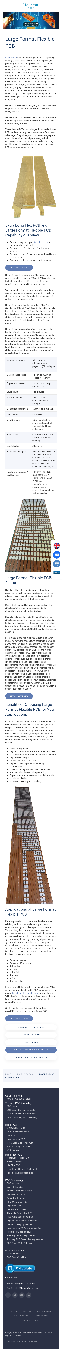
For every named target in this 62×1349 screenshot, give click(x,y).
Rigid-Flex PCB (25, 1074)
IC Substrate (13, 1150)
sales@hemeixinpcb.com (26, 1287)
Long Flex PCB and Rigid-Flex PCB (31, 1050)
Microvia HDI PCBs (16, 1127)
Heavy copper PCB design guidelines (24, 1227)
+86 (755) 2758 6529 (25, 1283)
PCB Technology (14, 1180)
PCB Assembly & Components (21, 1113)
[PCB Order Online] (56, 563)
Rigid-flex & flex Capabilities (31, 1057)
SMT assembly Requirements (21, 1109)
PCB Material (13, 1183)
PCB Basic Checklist (16, 1257)
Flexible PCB (11, 57)
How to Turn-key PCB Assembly (22, 1117)
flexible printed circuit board (25, 993)
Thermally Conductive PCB (19, 1213)
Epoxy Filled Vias (15, 1186)
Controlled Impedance (17, 1198)
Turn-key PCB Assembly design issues (25, 1239)
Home (8, 1074)
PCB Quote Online (15, 1250)
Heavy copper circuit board (19, 1190)
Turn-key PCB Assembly (18, 1103)
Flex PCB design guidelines (20, 1216)
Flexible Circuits (31, 1035)
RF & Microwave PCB (17, 1201)
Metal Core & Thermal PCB (20, 1142)
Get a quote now (19, 267)
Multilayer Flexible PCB (31, 1027)
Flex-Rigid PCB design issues (21, 1235)
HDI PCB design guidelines (19, 1224)
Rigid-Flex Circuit (15, 1205)
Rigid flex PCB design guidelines (22, 1220)
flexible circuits (41, 242)
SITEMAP (33, 1341)
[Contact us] (56, 555)
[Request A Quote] (56, 572)
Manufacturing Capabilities (19, 1146)
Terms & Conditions (15, 1341)
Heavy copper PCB (16, 1139)
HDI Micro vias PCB (16, 1194)
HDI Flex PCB (31, 1042)
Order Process (14, 1253)
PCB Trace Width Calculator (20, 1242)
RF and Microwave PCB (18, 1131)
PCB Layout (12, 1106)
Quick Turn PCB (14, 1095)
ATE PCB (11, 1135)
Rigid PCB (11, 1124)
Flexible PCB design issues (20, 1231)
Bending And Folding (17, 1209)
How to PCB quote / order (19, 1098)
